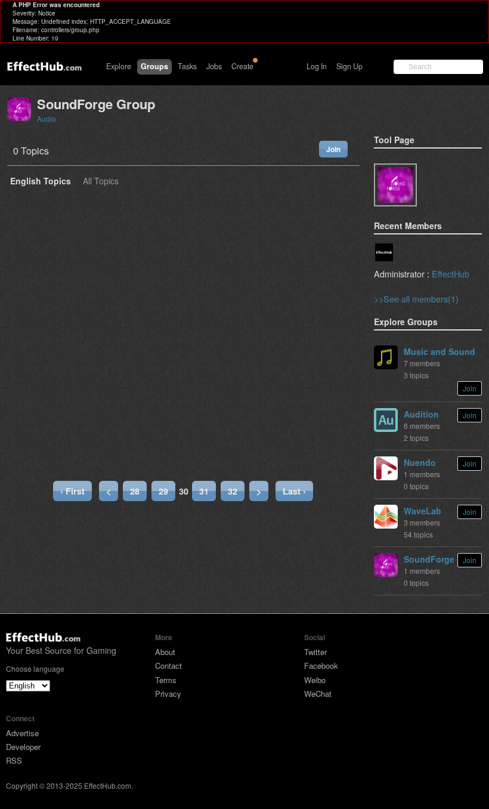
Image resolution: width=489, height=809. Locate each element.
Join (333, 149)
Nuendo (420, 462)
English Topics (40, 182)
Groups (154, 66)
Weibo (315, 680)
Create (242, 66)
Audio (46, 118)
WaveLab (422, 511)
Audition (421, 414)
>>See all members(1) (416, 298)
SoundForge (429, 559)
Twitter (315, 651)
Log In (317, 66)
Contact (168, 665)
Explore (118, 66)
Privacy (168, 693)
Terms (166, 680)
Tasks (187, 66)
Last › (294, 491)
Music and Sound (439, 351)
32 (232, 491)
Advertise (22, 733)
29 (163, 491)
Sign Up (349, 66)
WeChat (318, 693)
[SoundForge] (395, 184)
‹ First (72, 491)
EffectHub (450, 273)
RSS (14, 760)
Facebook (321, 665)
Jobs (214, 66)
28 (135, 491)
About (165, 651)
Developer (23, 746)
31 (204, 491)
